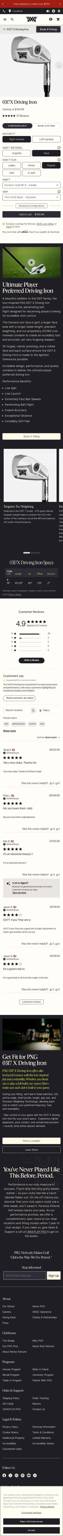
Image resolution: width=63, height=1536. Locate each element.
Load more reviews (31, 1002)
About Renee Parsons (14, 1351)
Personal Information (44, 1426)
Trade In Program (12, 1380)
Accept (31, 1530)
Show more (9, 731)
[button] (58, 19)
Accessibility (9, 1443)
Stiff (11, 173)
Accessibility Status (43, 1443)
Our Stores (8, 1306)
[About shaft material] (59, 147)
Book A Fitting (31, 436)
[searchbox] (16, 710)
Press (5, 1322)
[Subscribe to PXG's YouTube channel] (29, 1475)
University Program (43, 1374)
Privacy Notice (47, 1506)
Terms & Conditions (43, 1432)
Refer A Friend (40, 1369)
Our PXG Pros (10, 1346)
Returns (36, 1403)
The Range (8, 1340)
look (42, 724)
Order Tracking (40, 1398)
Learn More (31, 1149)
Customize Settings (31, 1512)
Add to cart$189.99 (31, 214)
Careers (6, 1311)
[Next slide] (60, 4)
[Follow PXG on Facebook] (4, 1475)
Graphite (16, 153)
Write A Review (31, 660)
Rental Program (10, 1374)
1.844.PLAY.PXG (36, 1231)
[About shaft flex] (59, 159)
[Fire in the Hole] (48, 11)
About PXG (38, 1306)
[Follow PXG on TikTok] (35, 1475)
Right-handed (16, 139)
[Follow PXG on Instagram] (16, 1475)
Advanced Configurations (31, 205)
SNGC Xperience (41, 1311)
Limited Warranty (41, 1437)
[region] (31, 1511)
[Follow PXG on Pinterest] (22, 1475)
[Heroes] (53, 11)
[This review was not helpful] (56, 783)
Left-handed (46, 139)
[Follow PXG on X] (10, 1475)
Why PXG (37, 1340)
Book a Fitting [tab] (46, 126)
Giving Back (9, 1317)
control (32, 724)
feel (6, 724)
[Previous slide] (3, 4)
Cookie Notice (10, 1432)
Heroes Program (11, 1369)
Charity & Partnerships (44, 1317)
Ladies (11, 165)
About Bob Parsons (43, 1346)
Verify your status (45, 223)
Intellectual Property (13, 1437)
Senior (31, 165)
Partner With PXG (42, 1380)
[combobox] (48, 737)
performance (18, 724)
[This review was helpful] (51, 783)
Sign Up (53, 1275)
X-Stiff (31, 173)
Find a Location (31, 1140)
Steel (46, 153)
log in (9, 226)
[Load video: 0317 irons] (31, 262)
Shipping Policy (10, 1398)
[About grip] (59, 191)
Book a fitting (48, 29)
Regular (51, 165)
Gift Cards (8, 1403)
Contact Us (38, 1409)
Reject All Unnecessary (31, 1521)
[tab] (26, 553)
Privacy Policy (10, 1426)
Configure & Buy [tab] (17, 126)
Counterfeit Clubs (12, 1448)
